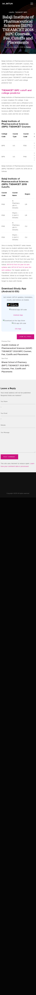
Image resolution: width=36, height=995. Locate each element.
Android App (18, 315)
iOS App (18, 329)
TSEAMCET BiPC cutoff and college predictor (16, 91)
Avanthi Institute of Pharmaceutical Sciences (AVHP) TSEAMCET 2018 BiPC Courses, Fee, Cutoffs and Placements (17, 348)
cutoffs (11, 12)
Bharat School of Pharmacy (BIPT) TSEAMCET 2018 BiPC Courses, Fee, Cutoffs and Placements (15, 365)
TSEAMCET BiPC (21, 12)
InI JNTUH (7, 3)
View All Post (25, 336)
